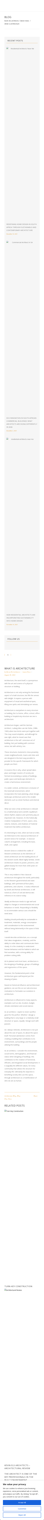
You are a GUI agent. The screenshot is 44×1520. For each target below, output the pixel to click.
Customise (22, 1509)
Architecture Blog (10, 1096)
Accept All (22, 1502)
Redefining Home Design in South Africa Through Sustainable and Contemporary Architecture (21, 227)
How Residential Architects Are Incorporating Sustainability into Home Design (20, 618)
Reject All (22, 1515)
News (10, 1099)
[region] (22, 1500)
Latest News (24, 21)
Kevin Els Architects (11, 21)
